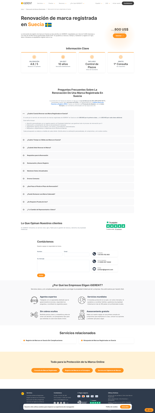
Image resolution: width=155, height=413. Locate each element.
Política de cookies (112, 407)
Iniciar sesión (117, 3)
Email (65, 251)
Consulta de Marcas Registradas (45, 370)
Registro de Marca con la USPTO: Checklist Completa (119, 403)
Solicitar (119, 36)
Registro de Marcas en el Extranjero (77, 370)
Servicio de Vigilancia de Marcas (109, 370)
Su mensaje (40, 258)
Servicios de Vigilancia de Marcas (35, 401)
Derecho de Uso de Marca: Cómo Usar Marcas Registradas (120, 396)
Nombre (39, 251)
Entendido (125, 407)
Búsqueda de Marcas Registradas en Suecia (100, 340)
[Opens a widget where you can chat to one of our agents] (149, 410)
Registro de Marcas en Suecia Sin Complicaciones (44, 340)
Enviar (41, 275)
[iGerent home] (26, 3)
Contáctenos (128, 3)
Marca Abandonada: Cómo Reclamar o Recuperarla (118, 399)
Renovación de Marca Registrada (35, 399)
